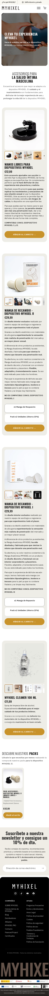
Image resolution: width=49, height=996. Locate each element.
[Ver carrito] (44, 8)
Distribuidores (10, 918)
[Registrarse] (42, 868)
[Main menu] (38, 8)
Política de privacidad (35, 916)
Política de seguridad (35, 923)
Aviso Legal (31, 912)
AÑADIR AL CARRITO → (24, 234)
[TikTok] (21, 893)
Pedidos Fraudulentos (35, 930)
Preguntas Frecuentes (35, 905)
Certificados (10, 936)
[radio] (24, 408)
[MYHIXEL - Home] (10, 8)
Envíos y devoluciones (35, 909)
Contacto (8, 929)
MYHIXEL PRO (10, 925)
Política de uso (32, 927)
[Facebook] (33, 893)
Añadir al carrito (13, 815)
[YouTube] (27, 893)
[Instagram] (15, 893)
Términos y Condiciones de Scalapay (32, 936)
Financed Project (11, 932)
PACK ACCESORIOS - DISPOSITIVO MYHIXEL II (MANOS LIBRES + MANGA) (12, 794)
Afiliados (8, 922)
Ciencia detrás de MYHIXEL (12, 910)
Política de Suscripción (35, 942)
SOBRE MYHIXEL (11, 905)
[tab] (9, 155)
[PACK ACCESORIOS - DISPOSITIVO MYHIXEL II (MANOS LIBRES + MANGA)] (13, 778)
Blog (7, 915)
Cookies (30, 919)
